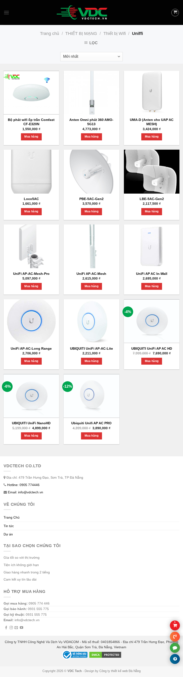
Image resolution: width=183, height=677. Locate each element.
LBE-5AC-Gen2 (152, 199)
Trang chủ (49, 33)
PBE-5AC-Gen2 (91, 199)
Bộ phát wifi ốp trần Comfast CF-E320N (31, 122)
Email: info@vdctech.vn (25, 492)
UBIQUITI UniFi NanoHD (31, 423)
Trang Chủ (12, 517)
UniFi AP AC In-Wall (151, 274)
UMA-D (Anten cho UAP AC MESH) (151, 122)
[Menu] (6, 12)
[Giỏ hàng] (175, 12)
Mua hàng (31, 136)
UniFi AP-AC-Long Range (31, 348)
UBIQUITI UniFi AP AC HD (151, 348)
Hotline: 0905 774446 (23, 485)
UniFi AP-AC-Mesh (91, 274)
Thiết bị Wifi (114, 33)
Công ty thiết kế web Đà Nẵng (120, 671)
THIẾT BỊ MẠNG (81, 33)
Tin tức (9, 526)
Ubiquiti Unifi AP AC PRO (91, 423)
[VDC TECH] (83, 12)
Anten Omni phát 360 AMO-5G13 (91, 122)
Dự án (8, 534)
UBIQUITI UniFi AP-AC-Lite (91, 348)
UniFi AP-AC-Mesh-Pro (31, 274)
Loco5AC (31, 199)
